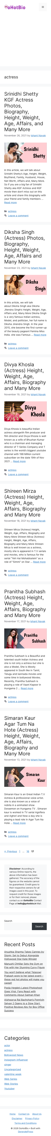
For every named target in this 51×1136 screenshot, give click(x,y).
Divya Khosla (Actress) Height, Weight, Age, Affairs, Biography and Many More (25, 376)
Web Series (10, 1079)
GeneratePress (25, 1131)
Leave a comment (18, 215)
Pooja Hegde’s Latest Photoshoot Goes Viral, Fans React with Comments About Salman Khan (23, 991)
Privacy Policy (32, 1118)
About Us (37, 1114)
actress (12, 211)
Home (13, 1114)
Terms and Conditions (25, 1123)
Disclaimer (17, 1118)
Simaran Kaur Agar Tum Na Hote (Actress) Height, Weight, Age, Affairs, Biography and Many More (22, 735)
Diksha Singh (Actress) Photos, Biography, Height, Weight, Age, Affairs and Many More (24, 247)
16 (28, 851)
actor (7, 1045)
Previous (10, 851)
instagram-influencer (16, 1059)
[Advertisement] (25, 41)
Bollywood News (13, 1055)
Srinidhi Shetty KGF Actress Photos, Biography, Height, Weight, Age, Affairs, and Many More (23, 111)
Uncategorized (12, 1069)
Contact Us (23, 1114)
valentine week (12, 1074)
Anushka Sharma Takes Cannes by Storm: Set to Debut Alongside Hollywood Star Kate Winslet (24, 955)
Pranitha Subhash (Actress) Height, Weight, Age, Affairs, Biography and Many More (25, 603)
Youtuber (9, 1088)
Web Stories (11, 1083)
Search (8, 921)
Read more (10, 202)
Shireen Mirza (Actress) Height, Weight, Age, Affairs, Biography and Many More (25, 503)
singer (7, 1064)
